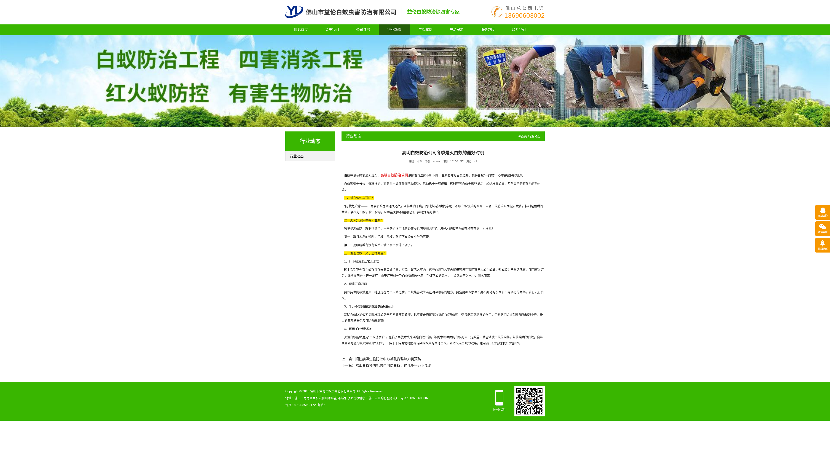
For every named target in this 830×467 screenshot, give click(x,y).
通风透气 (395, 206)
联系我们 (519, 30)
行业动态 (394, 30)
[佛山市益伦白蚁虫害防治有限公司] (340, 11)
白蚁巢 (490, 269)
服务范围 (488, 30)
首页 (524, 136)
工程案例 (425, 30)
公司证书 (363, 30)
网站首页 (301, 30)
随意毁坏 (405, 314)
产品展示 (456, 30)
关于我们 (332, 30)
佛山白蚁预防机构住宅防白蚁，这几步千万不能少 (393, 365)
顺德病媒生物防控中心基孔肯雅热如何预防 (388, 359)
